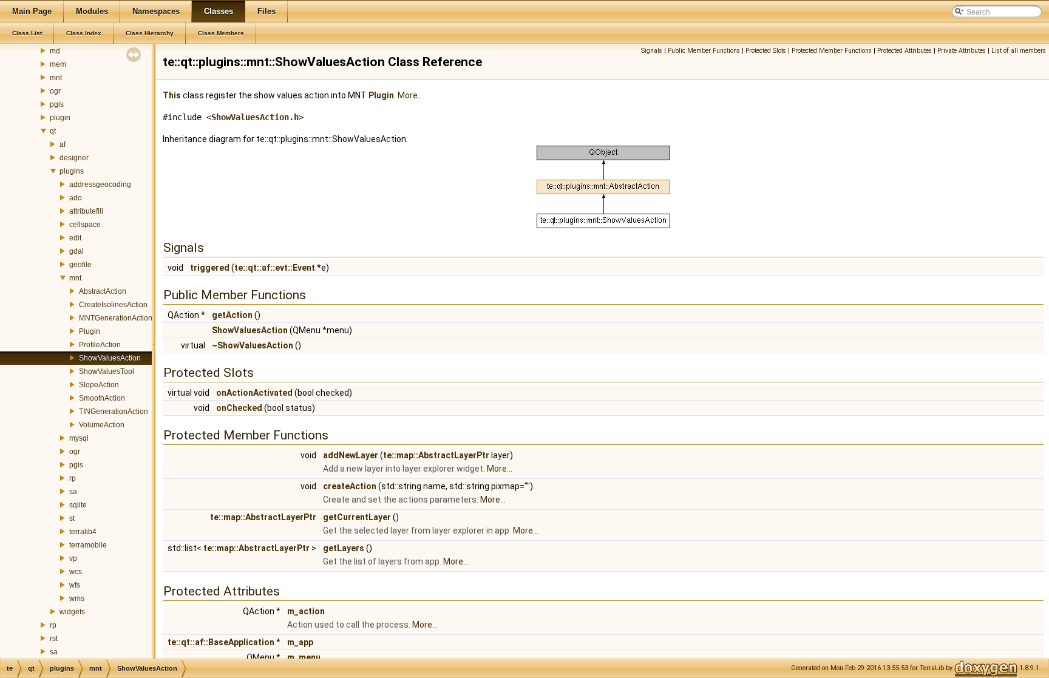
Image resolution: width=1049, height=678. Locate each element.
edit (75, 238)
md (55, 51)
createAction (349, 486)
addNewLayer (350, 455)
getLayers (343, 548)
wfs (74, 585)
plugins (71, 171)
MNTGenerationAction (115, 318)
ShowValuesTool (106, 371)
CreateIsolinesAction (113, 304)
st (72, 518)
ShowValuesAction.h (255, 117)
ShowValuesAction (110, 358)
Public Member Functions (704, 51)
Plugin (89, 331)
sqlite (78, 505)
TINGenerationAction (113, 411)
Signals (651, 51)
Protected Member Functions (832, 51)
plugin (60, 118)
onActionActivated (254, 393)
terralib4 (83, 531)
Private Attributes (961, 51)
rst (54, 638)
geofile (80, 264)
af (62, 144)
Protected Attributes (904, 51)
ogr (55, 91)
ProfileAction (100, 345)
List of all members (1018, 51)
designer (74, 158)
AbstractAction (102, 291)
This (172, 95)
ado (75, 198)
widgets (72, 612)
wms (76, 598)
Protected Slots (765, 51)
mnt (56, 77)
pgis (57, 104)
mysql (79, 438)
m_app (300, 642)
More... (410, 95)
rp (72, 478)
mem (58, 64)
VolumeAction (101, 425)
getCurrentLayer (357, 517)
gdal (76, 251)
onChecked (239, 408)
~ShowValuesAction (252, 345)
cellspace (85, 224)
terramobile (88, 545)
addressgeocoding (100, 184)
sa (73, 491)
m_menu (304, 657)
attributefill (86, 211)
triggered (209, 268)
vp (73, 558)
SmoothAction (102, 398)
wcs (75, 572)
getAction (232, 315)
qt (53, 131)
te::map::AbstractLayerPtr (436, 455)
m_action (306, 611)
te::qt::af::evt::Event (274, 268)
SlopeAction (99, 385)
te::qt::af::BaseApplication (221, 642)
